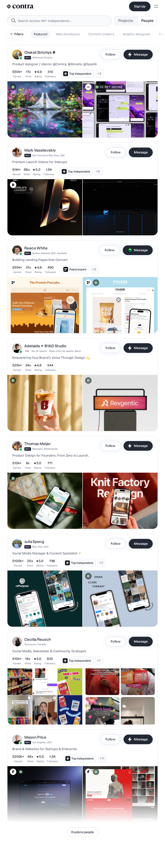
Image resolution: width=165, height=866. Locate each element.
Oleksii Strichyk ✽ (40, 52)
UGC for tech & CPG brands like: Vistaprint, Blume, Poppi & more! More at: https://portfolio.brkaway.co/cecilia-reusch (117, 710)
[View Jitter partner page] (88, 87)
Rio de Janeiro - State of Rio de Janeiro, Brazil (56, 351)
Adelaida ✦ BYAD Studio (45, 346)
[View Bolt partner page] (13, 185)
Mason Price (35, 737)
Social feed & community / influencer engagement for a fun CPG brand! (44, 712)
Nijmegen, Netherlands (45, 448)
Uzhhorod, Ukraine (42, 57)
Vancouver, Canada (35, 644)
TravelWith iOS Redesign (26, 518)
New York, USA (40, 546)
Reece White (35, 248)
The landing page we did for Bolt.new (34, 225)
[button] (82, 91)
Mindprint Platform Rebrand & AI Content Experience (119, 127)
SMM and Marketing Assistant (105, 616)
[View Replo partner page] (13, 282)
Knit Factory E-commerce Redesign (108, 518)
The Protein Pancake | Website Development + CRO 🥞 (39, 321)
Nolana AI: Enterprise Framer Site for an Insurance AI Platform (42, 810)
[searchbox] (62, 21)
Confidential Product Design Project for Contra (40, 127)
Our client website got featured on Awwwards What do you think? (118, 223)
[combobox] (59, 20)
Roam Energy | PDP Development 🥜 (108, 323)
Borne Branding (20, 421)
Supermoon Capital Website (103, 812)
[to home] (20, 6)
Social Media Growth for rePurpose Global (37, 616)
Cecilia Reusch (37, 639)
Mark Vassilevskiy (40, 150)
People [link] (147, 21)
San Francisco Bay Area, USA (48, 155)
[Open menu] (156, 6)
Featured (40, 34)
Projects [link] (125, 21)
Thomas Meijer (37, 444)
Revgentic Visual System (101, 421)
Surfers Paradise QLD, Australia (49, 253)
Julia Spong (34, 541)
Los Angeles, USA (42, 742)
